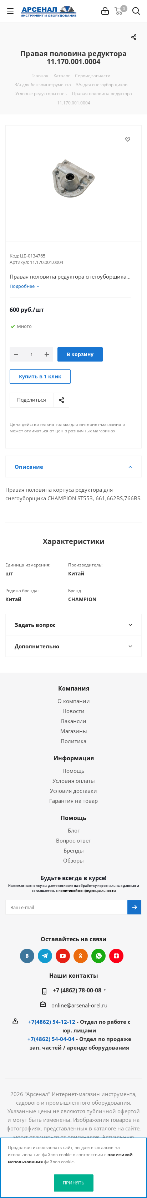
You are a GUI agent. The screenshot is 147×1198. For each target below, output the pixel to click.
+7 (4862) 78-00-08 (77, 990)
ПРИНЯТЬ (73, 1182)
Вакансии (73, 721)
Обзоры (73, 860)
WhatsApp (98, 956)
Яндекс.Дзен (116, 956)
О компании (73, 700)
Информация (74, 758)
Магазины (73, 731)
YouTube (63, 956)
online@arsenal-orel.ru (79, 1005)
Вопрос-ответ (73, 840)
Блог (74, 830)
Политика (73, 741)
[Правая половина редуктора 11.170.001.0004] (73, 177)
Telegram (45, 956)
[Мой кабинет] (105, 11)
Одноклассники (81, 956)
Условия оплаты (73, 780)
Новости (73, 711)
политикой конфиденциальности (87, 890)
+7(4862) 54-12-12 (51, 1021)
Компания (73, 688)
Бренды (74, 850)
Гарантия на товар (73, 800)
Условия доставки (73, 790)
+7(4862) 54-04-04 (51, 1038)
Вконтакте (27, 956)
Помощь (73, 770)
